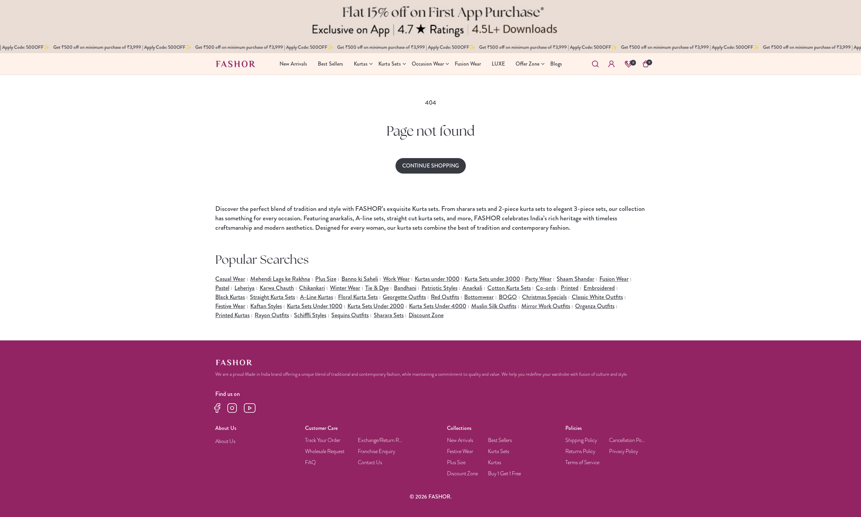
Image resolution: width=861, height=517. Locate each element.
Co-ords (546, 288)
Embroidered (599, 288)
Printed (569, 288)
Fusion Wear (614, 278)
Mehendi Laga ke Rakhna (280, 278)
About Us (225, 441)
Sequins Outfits (350, 315)
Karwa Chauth (277, 288)
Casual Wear (230, 278)
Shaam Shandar (575, 278)
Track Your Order (322, 440)
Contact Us (370, 462)
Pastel (222, 288)
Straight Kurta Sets (272, 297)
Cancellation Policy (627, 440)
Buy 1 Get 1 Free (504, 473)
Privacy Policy (623, 451)
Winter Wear (345, 288)
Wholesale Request (324, 451)
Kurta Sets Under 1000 (314, 306)
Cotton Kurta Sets (509, 288)
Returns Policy (580, 451)
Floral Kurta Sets (358, 297)
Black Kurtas (230, 297)
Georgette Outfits (404, 297)
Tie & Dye (377, 288)
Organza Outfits (594, 306)
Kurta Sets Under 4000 (437, 306)
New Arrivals (460, 440)
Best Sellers (500, 440)
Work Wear (396, 278)
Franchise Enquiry (376, 451)
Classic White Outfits (597, 297)
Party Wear (538, 278)
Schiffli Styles (310, 315)
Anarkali (472, 288)
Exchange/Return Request (381, 440)
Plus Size (325, 278)
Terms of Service (582, 462)
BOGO (508, 297)
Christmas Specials (544, 297)
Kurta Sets (498, 451)
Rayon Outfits (272, 315)
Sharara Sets (389, 315)
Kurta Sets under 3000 (492, 278)
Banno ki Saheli (359, 278)
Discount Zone (426, 315)
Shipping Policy (581, 440)
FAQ (310, 462)
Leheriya (244, 288)
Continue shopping (430, 166)
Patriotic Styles (439, 288)
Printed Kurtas (232, 315)
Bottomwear (479, 297)
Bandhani (405, 288)
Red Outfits (445, 297)
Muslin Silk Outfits (493, 306)
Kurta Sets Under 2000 (375, 306)
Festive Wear (230, 306)
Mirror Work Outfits (545, 306)
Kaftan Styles (266, 306)
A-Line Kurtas (316, 297)
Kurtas (494, 462)
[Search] (595, 64)
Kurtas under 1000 (437, 278)
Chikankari (312, 288)
